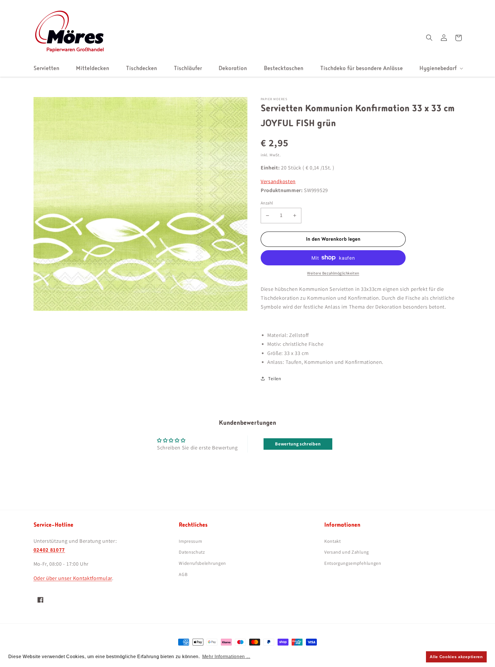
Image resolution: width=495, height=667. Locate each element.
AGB (183, 574)
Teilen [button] (274, 379)
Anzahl (267, 203)
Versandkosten (278, 181)
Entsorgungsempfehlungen (352, 563)
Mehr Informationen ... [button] (226, 656)
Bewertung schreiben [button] (298, 444)
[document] (141, 205)
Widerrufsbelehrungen (202, 563)
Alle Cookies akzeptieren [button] (456, 656)
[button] (440, 68)
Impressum (190, 541)
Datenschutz (192, 552)
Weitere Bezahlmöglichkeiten (333, 273)
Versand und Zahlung (346, 552)
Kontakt (332, 541)
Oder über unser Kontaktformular (73, 578)
